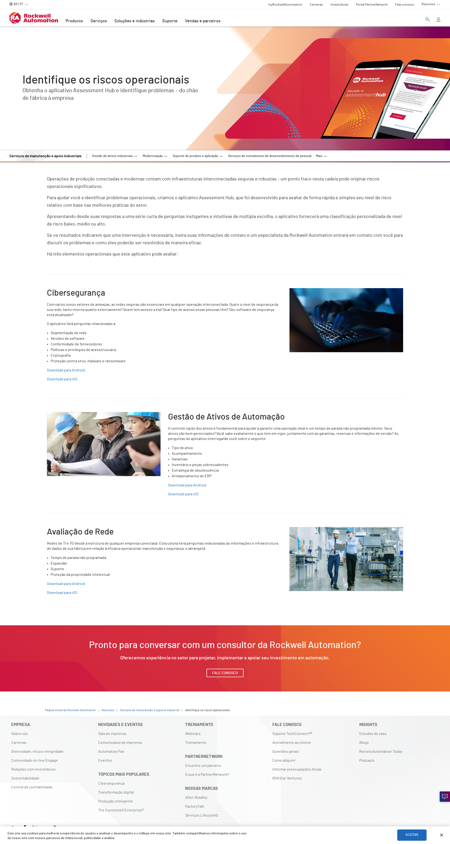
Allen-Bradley (196, 797)
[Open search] (428, 20)
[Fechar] (441, 835)
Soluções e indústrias (134, 21)
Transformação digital (116, 792)
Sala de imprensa (112, 734)
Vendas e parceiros (203, 21)
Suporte (169, 21)
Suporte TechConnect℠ (292, 734)
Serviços (98, 21)
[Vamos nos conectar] (445, 796)
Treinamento (195, 743)
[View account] (438, 20)
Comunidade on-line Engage (34, 760)
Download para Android (66, 370)
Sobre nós (19, 734)
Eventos (105, 760)
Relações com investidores (33, 769)
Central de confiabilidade (31, 787)
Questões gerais (285, 751)
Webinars (193, 734)
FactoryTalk (194, 806)
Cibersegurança (111, 783)
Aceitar (412, 835)
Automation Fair (111, 751)
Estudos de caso (372, 734)
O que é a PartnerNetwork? (207, 774)
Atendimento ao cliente (291, 743)
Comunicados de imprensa (120, 743)
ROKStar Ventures (287, 778)
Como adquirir (284, 760)
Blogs (364, 743)
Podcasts (367, 760)
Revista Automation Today (380, 751)
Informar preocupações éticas (297, 769)
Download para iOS (62, 379)
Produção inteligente (115, 801)
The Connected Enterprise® (121, 810)
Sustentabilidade (25, 778)
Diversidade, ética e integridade (37, 751)
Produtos (74, 21)
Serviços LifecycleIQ (201, 815)
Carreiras (18, 743)
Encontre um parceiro (203, 766)
